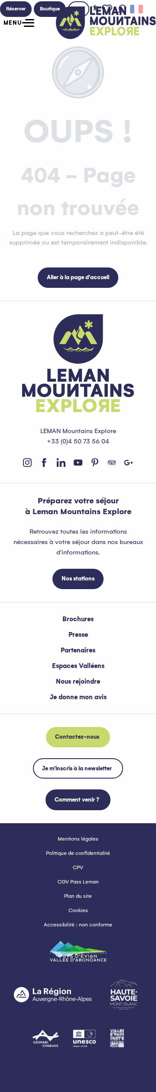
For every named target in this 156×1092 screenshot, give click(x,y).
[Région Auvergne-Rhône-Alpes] (53, 994)
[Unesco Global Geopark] (84, 1038)
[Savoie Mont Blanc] (124, 995)
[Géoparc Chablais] (45, 1038)
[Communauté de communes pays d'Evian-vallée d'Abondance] (78, 951)
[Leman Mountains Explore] (106, 23)
